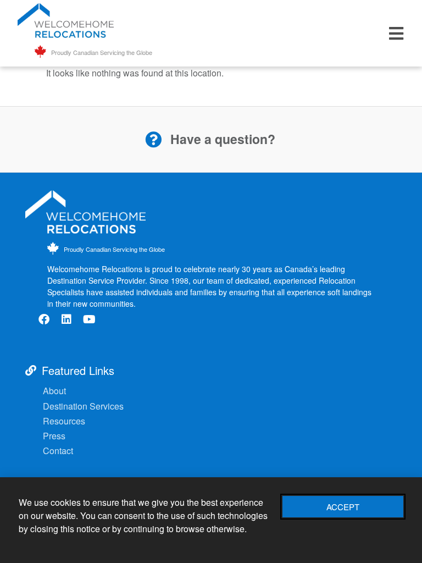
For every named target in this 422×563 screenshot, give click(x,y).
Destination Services (84, 406)
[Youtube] (89, 319)
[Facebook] (44, 319)
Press (54, 435)
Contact (58, 450)
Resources (65, 421)
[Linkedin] (66, 319)
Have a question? (222, 139)
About (54, 390)
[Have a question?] (153, 139)
